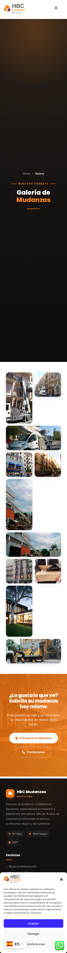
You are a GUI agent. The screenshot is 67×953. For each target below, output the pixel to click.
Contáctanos (36, 752)
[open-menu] (56, 8)
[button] (61, 879)
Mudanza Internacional (22, 866)
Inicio (26, 173)
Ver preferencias (33, 944)
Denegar (33, 934)
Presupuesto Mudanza (36, 738)
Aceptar (33, 923)
